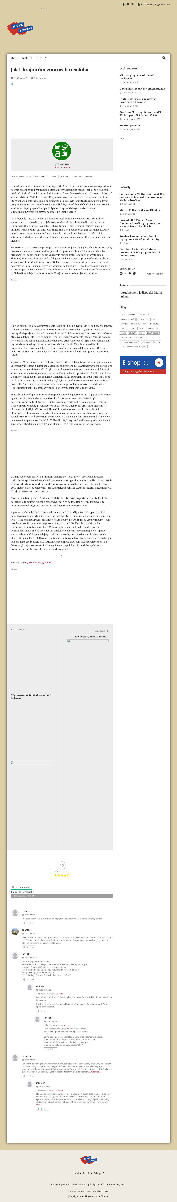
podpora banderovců (130, 342)
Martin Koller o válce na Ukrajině (140, 210)
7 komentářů (40, 78)
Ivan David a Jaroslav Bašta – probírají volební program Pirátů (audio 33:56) (140, 252)
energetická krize (128, 315)
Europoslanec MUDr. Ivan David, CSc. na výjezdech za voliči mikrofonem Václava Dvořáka (142, 197)
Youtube (92, 1196)
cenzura (132, 333)
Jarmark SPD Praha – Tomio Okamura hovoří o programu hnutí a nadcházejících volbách (141, 223)
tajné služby (76, 176)
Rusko (142, 328)
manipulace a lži (41, 176)
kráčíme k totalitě (128, 328)
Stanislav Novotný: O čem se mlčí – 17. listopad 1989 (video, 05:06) (141, 113)
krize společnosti (138, 324)
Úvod (15, 58)
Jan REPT (59, 994)
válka (123, 333)
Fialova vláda (144, 315)
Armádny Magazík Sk (39, 562)
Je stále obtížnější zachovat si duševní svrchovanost (138, 100)
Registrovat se (162, 4)
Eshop (40, 58)
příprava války (154, 328)
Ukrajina (88, 176)
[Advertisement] (105, 29)
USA (122, 347)
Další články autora (62, 167)
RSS (105, 1196)
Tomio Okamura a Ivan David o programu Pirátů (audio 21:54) (139, 238)
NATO (141, 333)
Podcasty (75, 1196)
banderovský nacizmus (21, 176)
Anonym (66, 1025)
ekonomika (154, 324)
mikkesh (59, 1090)
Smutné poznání (130, 125)
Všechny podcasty (156, 274)
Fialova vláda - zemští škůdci (133, 338)
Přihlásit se (147, 4)
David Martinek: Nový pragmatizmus (143, 88)
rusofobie (64, 176)
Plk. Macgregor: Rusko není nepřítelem (137, 77)
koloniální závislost (151, 342)
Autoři (27, 58)
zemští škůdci (152, 333)
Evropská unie (143, 319)
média (53, 176)
